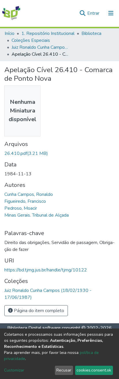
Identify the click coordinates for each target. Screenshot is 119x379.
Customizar (14, 370)
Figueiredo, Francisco (25, 201)
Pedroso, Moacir (20, 208)
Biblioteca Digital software (34, 328)
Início (9, 33)
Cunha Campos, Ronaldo (28, 194)
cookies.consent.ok (94, 370)
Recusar (63, 370)
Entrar (94, 13)
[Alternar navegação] (111, 13)
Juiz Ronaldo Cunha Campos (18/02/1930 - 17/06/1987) (40, 47)
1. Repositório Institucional (48, 33)
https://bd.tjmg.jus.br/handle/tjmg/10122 (45, 270)
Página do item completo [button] (38, 310)
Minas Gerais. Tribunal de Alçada (36, 215)
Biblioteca (91, 33)
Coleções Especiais (31, 40)
